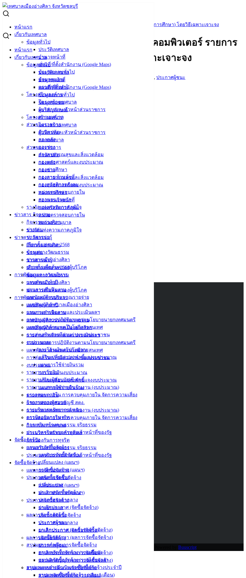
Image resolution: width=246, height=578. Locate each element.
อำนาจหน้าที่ (51, 56)
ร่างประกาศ (50, 507)
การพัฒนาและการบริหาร (41, 297)
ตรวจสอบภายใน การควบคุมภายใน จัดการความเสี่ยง (81, 394)
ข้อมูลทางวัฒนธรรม (47, 252)
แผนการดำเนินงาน (46, 312)
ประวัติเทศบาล (53, 49)
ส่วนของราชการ (43, 147)
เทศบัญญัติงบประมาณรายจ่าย (57, 319)
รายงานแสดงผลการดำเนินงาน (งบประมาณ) (72, 410)
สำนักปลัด (48, 154)
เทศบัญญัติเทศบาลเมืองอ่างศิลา (59, 304)
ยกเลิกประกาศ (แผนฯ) (61, 492)
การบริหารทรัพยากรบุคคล (54, 432)
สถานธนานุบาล (54, 222)
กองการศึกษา (52, 192)
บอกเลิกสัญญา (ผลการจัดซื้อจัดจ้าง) (75, 537)
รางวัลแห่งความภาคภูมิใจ (54, 229)
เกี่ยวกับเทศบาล (30, 34)
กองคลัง (47, 162)
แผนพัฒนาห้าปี (42, 304)
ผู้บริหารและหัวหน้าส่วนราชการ (72, 109)
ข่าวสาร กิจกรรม (32, 214)
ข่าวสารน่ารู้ (39, 259)
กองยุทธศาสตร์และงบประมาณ (70, 162)
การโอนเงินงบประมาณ (62, 372)
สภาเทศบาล (51, 139)
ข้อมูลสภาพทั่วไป (56, 94)
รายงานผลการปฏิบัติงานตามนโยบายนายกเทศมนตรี (81, 342)
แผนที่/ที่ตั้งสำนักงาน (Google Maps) (74, 64)
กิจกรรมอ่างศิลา (43, 244)
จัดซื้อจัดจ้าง (27, 462)
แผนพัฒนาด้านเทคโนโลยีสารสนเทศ (64, 350)
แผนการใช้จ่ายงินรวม (61, 364)
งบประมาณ (38, 365)
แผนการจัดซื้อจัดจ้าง (47, 470)
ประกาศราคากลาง (58, 522)
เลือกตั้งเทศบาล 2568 (48, 267)
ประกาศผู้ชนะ (53, 545)
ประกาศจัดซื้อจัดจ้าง (47, 500)
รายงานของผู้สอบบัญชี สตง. (55, 402)
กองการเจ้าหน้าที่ (56, 199)
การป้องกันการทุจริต (48, 440)
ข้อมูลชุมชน (51, 102)
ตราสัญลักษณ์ (53, 109)
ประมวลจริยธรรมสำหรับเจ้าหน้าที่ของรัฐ (69, 455)
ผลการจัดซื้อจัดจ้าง (46, 537)
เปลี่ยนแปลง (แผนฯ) (58, 462)
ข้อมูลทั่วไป (38, 41)
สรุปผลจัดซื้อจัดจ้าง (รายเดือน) (69, 575)
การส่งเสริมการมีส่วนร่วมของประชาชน (68, 357)
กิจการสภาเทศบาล (46, 425)
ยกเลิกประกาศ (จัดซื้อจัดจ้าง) (68, 507)
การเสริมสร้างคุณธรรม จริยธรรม (61, 447)
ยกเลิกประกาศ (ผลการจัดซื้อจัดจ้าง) (75, 552)
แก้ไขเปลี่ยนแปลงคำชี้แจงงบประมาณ (77, 380)
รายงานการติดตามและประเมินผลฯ (63, 334)
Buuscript (187, 547)
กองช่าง (46, 169)
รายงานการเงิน (42, 395)
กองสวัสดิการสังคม (58, 207)
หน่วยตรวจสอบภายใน (61, 214)
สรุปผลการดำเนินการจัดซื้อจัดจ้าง (61, 567)
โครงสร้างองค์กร (44, 117)
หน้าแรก (23, 26)
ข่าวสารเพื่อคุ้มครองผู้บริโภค (56, 289)
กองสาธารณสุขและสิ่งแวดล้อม (71, 154)
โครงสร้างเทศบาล (57, 124)
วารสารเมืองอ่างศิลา (48, 282)
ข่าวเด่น (34, 252)
